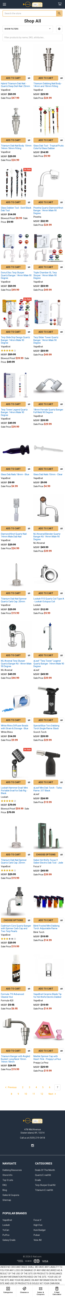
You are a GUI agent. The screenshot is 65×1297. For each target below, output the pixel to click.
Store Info (7, 1175)
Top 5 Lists (8, 1180)
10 (25, 1094)
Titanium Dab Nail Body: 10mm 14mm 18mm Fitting (16, 147)
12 (42, 1094)
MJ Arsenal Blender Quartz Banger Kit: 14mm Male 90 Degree (46, 537)
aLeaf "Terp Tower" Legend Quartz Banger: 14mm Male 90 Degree (48, 664)
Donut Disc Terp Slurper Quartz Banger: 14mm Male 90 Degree (16, 275)
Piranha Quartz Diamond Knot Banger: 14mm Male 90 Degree (48, 211)
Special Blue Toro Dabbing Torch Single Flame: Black (46, 727)
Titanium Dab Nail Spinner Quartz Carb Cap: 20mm (14, 600)
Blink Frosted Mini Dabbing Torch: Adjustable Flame (46, 927)
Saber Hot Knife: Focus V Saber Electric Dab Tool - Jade (48, 861)
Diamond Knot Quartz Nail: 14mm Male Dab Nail (14, 535)
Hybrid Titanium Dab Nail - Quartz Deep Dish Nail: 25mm (15, 85)
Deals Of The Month (45, 1170)
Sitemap (7, 1200)
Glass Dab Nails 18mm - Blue (15, 474)
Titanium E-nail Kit (44, 1190)
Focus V (37, 1220)
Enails (38, 1180)
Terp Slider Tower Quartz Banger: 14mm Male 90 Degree (45, 340)
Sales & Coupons (11, 1195)
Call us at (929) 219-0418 (32, 1138)
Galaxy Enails (9, 1240)
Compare (29, 78)
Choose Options (46, 854)
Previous (12, 1087)
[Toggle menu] (4, 4)
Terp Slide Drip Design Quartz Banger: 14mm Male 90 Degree (15, 340)
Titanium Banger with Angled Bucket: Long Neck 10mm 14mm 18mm (15, 1059)
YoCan (6, 1230)
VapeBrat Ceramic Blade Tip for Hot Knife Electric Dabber (47, 995)
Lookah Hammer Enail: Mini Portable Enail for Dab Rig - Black (14, 790)
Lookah (6, 1225)
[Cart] (60, 4)
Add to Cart (13, 78)
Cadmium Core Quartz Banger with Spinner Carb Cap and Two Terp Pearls (16, 928)
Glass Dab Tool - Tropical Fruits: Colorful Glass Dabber (48, 147)
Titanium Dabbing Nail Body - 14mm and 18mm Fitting (47, 85)
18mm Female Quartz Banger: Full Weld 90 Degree (48, 411)
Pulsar (37, 1235)
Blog (5, 1190)
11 (33, 1094)
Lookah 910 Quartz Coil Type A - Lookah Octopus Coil (48, 600)
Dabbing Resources (12, 1170)
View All (37, 1240)
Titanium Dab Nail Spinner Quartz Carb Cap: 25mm (14, 861)
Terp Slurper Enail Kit (45, 1185)
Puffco (6, 1235)
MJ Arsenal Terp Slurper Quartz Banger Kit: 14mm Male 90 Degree (16, 664)
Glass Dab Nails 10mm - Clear (47, 474)
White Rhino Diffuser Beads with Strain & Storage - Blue (14, 727)
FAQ (5, 1185)
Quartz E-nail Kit (43, 1175)
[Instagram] (32, 1145)
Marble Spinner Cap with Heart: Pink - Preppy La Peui (47, 1057)
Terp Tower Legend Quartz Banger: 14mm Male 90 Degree (14, 412)
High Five (38, 1225)
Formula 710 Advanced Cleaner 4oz (12, 995)
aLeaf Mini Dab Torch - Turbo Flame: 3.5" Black (47, 789)
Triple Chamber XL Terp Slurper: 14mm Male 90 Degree (45, 275)
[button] (59, 29)
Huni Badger (40, 1230)
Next (51, 1094)
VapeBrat (7, 1220)
